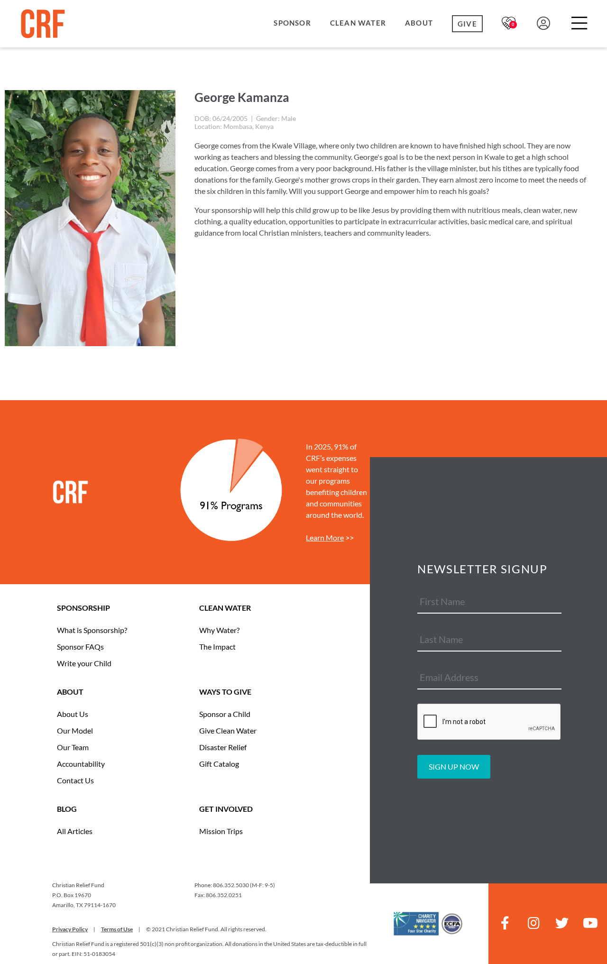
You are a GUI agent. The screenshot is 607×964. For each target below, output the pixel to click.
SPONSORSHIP (83, 607)
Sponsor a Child (224, 713)
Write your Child (84, 663)
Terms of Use (117, 929)
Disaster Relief (223, 747)
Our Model (75, 730)
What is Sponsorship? (92, 629)
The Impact (217, 646)
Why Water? (219, 629)
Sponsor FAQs (80, 646)
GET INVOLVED (226, 808)
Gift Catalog (219, 763)
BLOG (67, 808)
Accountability (81, 763)
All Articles (74, 830)
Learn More (325, 537)
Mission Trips (221, 830)
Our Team (73, 747)
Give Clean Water (228, 730)
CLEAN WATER (225, 607)
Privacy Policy (70, 929)
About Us (72, 713)
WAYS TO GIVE (225, 691)
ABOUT (70, 691)
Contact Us (75, 780)
